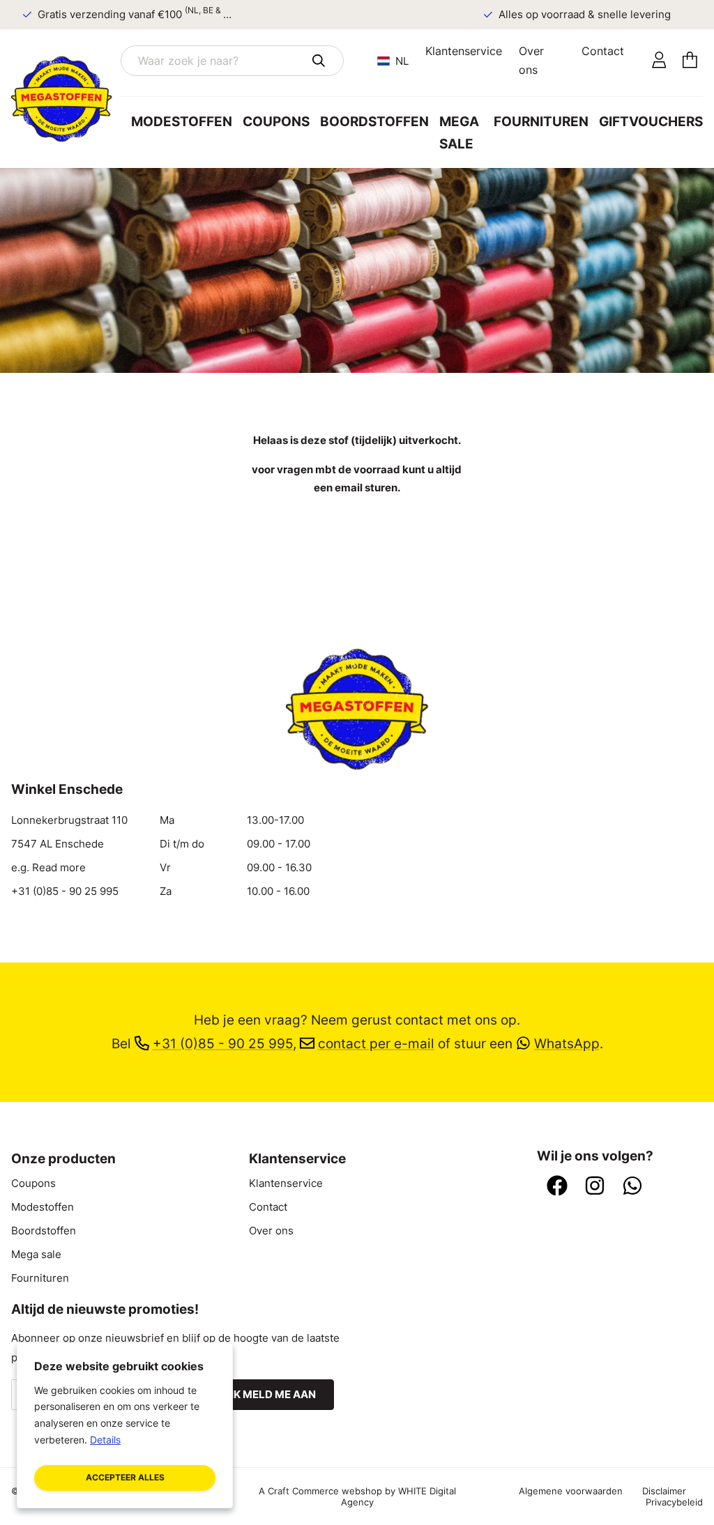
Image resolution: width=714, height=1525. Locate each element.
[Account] (659, 60)
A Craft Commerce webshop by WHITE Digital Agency (357, 1496)
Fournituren (541, 122)
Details (105, 1440)
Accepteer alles (125, 1477)
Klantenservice (463, 51)
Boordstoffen (374, 122)
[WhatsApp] (632, 1187)
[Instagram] (595, 1187)
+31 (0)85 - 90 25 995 (65, 891)
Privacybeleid (674, 1502)
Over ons (531, 60)
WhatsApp (567, 1044)
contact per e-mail (376, 1044)
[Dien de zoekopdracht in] (318, 60)
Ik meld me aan (273, 1394)
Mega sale (459, 133)
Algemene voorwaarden (571, 1490)
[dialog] (125, 1425)
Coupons (276, 122)
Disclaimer (664, 1490)
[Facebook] (557, 1187)
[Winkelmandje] (690, 61)
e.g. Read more (48, 867)
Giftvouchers (651, 122)
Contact (603, 51)
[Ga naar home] (66, 99)
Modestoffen (181, 122)
